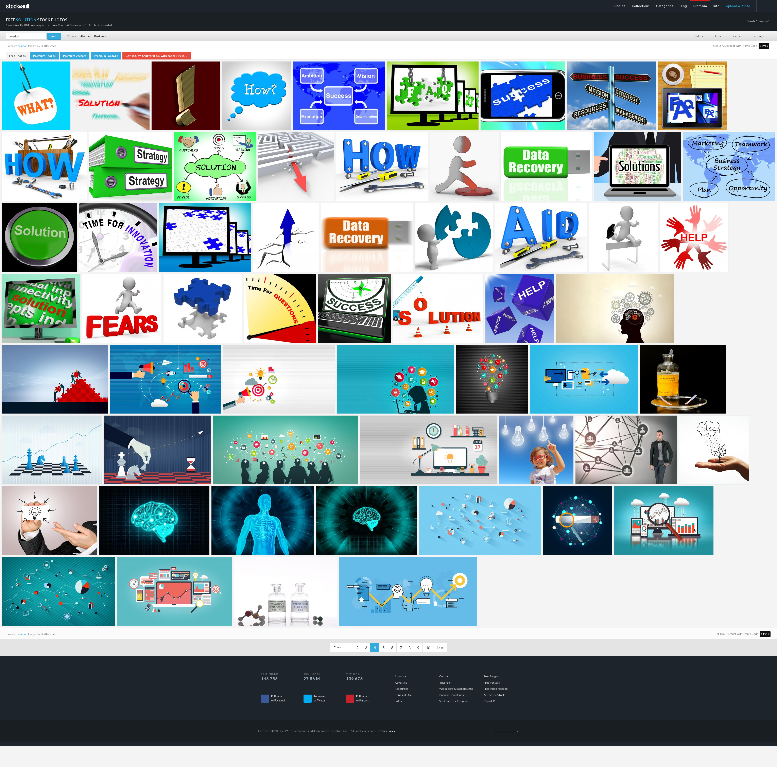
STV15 (764, 46)
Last (440, 647)
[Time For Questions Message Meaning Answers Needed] (280, 308)
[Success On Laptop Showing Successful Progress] (354, 308)
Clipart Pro (490, 701)
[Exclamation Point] (186, 96)
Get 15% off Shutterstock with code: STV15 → (156, 55)
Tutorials (445, 682)
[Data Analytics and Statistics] (174, 591)
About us (401, 676)
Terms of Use (403, 695)
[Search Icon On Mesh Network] (577, 520)
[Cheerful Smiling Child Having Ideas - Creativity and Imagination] (536, 450)
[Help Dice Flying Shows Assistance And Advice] (519, 308)
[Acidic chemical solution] (683, 379)
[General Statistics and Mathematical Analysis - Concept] (58, 591)
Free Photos (17, 55)
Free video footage (496, 688)
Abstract (86, 36)
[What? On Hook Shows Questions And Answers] (36, 96)
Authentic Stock (494, 695)
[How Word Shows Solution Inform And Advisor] (382, 166)
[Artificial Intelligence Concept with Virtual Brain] (366, 520)
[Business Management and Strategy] (52, 450)
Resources (401, 688)
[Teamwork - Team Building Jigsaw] (55, 379)
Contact (444, 676)
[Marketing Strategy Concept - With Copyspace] (279, 379)
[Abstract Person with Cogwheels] (615, 308)
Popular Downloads (451, 695)
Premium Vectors (74, 55)
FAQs (398, 701)
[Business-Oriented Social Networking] (626, 450)
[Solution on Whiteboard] (111, 96)
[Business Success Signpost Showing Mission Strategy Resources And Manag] (611, 96)
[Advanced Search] (764, 5)
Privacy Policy (386, 731)
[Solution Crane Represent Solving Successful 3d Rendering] (438, 308)
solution (22, 46)
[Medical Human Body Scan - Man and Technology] (262, 520)
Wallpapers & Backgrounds (456, 688)
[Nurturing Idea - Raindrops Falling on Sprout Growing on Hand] (714, 450)
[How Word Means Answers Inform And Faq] (44, 166)
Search (751, 21)
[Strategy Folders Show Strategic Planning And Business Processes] (130, 166)
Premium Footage (106, 55)
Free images (491, 676)
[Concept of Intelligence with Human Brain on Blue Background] (154, 520)
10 (428, 647)
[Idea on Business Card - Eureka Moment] (49, 520)
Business (100, 36)
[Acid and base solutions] (285, 591)
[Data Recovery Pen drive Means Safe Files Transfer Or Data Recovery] (546, 166)
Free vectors (492, 682)
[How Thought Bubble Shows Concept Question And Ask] (256, 96)
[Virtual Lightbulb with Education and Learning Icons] (492, 379)
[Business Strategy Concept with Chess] (157, 450)
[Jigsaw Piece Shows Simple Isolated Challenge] (202, 308)
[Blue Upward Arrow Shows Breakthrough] (286, 237)
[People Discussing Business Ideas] (285, 450)
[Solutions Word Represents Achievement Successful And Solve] (637, 166)
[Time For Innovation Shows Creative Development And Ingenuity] (118, 237)
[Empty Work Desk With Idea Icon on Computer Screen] (428, 450)
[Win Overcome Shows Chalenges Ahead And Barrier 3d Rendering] (623, 237)
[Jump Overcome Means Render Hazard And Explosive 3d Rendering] (121, 308)
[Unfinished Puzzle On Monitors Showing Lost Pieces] (205, 237)
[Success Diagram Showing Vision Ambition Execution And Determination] (339, 96)
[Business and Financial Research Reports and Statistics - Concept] (663, 520)
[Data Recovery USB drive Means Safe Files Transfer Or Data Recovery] (367, 237)
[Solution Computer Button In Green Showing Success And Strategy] (39, 237)
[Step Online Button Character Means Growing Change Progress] (464, 166)
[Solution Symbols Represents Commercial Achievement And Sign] (215, 166)
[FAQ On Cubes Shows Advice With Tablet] (692, 96)
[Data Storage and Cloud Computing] (584, 379)
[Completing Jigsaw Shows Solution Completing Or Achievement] (454, 237)
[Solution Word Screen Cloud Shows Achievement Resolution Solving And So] (41, 308)
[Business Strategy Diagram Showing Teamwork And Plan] (729, 166)
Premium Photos (44, 55)
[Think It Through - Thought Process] (408, 591)
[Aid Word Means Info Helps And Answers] (541, 237)
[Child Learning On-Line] (395, 379)
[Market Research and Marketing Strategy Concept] (165, 379)
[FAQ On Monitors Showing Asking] (433, 96)
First (337, 647)
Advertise (401, 682)
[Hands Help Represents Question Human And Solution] (694, 237)
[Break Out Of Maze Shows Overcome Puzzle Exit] (296, 166)
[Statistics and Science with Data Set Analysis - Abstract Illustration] (480, 520)
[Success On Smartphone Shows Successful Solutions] (523, 96)
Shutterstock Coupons (453, 701)
